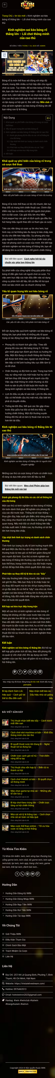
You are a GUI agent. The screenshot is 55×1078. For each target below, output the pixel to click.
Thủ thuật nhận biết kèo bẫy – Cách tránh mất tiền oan (31, 722)
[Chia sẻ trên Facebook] (19, 672)
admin (42, 46)
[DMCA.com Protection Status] (27, 1071)
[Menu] (4, 5)
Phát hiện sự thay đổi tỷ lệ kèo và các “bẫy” (27, 147)
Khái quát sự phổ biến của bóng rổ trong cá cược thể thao (27, 124)
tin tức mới (20, 15)
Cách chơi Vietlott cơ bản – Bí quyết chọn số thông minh (31, 780)
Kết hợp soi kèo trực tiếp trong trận (23, 150)
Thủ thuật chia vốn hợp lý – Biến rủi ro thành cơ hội (30, 768)
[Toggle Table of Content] (47, 118)
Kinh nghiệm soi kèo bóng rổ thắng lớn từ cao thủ (27, 132)
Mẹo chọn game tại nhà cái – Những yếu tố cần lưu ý (31, 792)
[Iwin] (27, 5)
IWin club (44, 102)
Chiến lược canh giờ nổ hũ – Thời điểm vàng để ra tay (30, 757)
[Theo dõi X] (17, 874)
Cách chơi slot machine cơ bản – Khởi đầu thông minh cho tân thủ (32, 734)
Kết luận (9, 154)
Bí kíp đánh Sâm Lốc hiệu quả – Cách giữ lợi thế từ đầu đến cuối (13, 695)
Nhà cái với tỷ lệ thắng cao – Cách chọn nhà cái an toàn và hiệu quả (30, 815)
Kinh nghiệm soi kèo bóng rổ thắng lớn (21, 647)
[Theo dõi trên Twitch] (37, 874)
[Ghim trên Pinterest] (35, 672)
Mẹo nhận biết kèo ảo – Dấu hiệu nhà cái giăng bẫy (41, 695)
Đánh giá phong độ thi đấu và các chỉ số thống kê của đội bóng (29, 136)
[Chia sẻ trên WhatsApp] (14, 672)
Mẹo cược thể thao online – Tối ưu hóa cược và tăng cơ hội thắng (30, 827)
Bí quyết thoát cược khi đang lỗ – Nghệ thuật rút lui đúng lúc (30, 745)
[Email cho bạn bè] (30, 672)
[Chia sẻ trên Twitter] (25, 672)
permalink (27, 685)
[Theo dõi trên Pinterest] (27, 874)
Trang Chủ (7, 15)
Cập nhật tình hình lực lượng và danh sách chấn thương (29, 142)
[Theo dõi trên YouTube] (32, 874)
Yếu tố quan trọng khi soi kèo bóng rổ (22, 129)
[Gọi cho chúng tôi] (22, 874)
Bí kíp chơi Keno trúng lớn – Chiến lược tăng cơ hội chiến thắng (30, 804)
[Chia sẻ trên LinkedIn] (40, 672)
